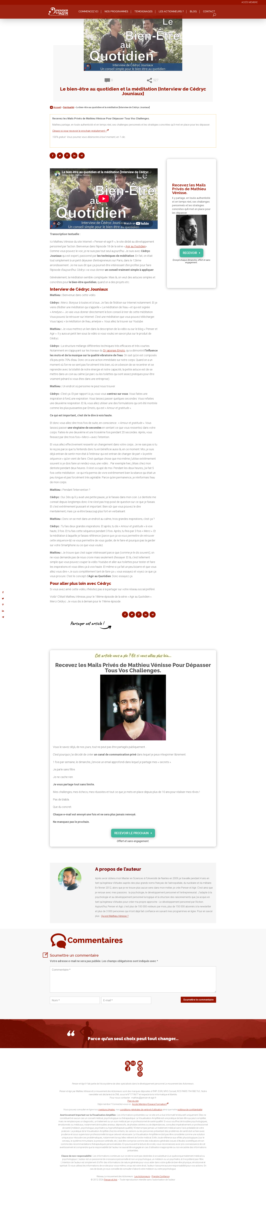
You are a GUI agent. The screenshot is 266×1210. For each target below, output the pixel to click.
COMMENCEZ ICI (88, 11)
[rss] (127, 1063)
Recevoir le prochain (131, 833)
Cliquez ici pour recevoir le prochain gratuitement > (79, 130)
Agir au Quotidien (135, 246)
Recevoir (190, 253)
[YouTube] (140, 1063)
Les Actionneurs (142, 1176)
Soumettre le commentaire (198, 999)
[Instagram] (140, 1074)
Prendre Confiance (160, 1176)
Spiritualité (68, 107)
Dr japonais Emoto (114, 350)
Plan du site (133, 1101)
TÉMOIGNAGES (143, 11)
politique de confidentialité (189, 1109)
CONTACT (209, 11)
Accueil (57, 107)
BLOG (193, 11)
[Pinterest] (140, 1068)
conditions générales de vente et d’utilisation (141, 1109)
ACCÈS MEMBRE (250, 2)
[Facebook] (127, 1068)
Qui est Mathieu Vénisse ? (115, 916)
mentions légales (106, 1109)
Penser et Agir (110, 1179)
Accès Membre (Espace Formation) (149, 1104)
